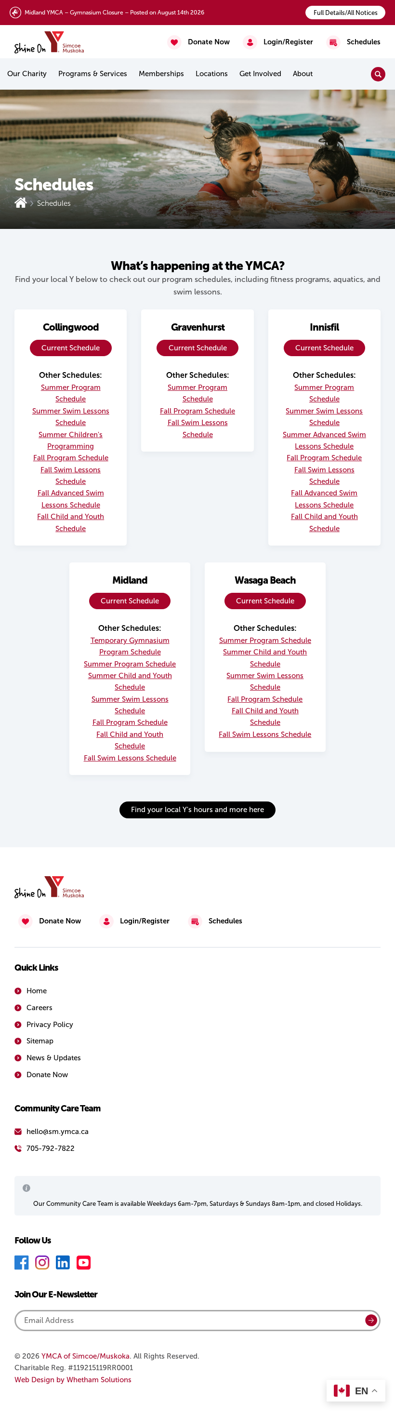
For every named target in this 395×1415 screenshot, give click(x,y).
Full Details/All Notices (346, 12)
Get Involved (260, 74)
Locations (212, 74)
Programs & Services (92, 74)
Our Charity (27, 74)
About (303, 74)
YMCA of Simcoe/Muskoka (85, 1356)
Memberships (161, 74)
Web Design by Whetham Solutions (73, 1380)
